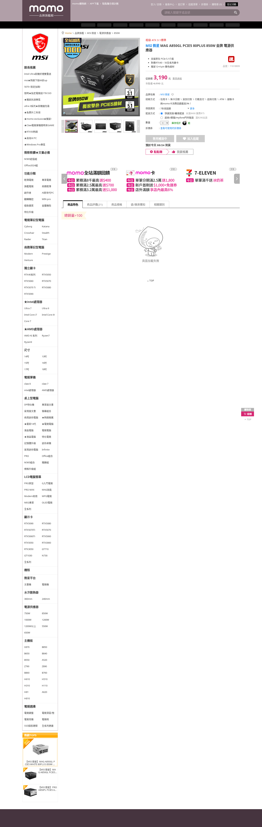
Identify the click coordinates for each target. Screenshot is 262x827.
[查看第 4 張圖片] (115, 126)
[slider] (150, 179)
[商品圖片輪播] (100, 77)
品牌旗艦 (79, 33)
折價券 (204, 4)
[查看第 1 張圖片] (71, 126)
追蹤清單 (193, 4)
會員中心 (169, 4)
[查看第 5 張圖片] (130, 126)
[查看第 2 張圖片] (86, 126)
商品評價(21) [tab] (95, 204)
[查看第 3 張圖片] (100, 126)
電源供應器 (105, 33)
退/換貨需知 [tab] (138, 204)
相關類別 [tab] (159, 204)
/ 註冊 (158, 4)
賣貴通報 (177, 78)
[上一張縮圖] (62, 126)
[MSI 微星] (40, 46)
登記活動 (231, 4)
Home (68, 33)
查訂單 (181, 4)
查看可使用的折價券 (170, 128)
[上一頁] (64, 179)
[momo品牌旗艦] (46, 10)
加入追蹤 (193, 139)
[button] (172, 94)
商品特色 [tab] (73, 204)
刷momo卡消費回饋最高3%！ (176, 103)
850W (117, 33)
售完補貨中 (160, 139)
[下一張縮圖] (138, 126)
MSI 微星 (91, 33)
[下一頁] (237, 179)
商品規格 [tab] (116, 204)
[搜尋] (237, 12)
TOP (151, 280)
